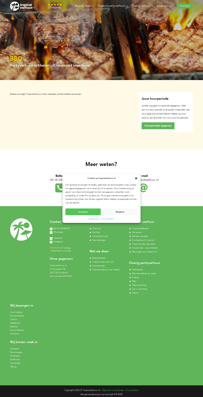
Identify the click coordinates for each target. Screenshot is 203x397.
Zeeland (14, 327)
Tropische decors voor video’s (106, 270)
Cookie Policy (94, 219)
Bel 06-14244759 (62, 229)
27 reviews (54, 6)
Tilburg (13, 367)
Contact (185, 5)
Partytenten (137, 270)
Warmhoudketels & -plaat (144, 274)
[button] (136, 178)
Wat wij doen (83, 5)
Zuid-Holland (16, 312)
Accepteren (83, 212)
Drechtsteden (16, 352)
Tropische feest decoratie (143, 244)
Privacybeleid (108, 219)
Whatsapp (58, 232)
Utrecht (13, 319)
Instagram (58, 242)
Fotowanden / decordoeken (145, 248)
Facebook (58, 238)
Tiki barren (137, 232)
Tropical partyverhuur (111, 5)
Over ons (163, 5)
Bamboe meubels (140, 236)
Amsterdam (15, 363)
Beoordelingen (99, 240)
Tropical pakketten (140, 229)
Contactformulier (100, 236)
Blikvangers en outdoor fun (144, 252)
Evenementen (98, 266)
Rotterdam (15, 356)
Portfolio (96, 232)
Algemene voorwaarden (113, 390)
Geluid (135, 293)
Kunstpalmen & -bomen (143, 240)
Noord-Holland (17, 316)
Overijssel (14, 334)
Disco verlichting (139, 289)
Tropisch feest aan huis (103, 262)
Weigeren (120, 212)
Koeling (135, 277)
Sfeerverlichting (139, 285)
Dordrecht (14, 349)
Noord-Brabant (17, 330)
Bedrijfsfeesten (99, 258)
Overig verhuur (141, 5)
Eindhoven (15, 360)
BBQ (134, 281)
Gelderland (15, 323)
